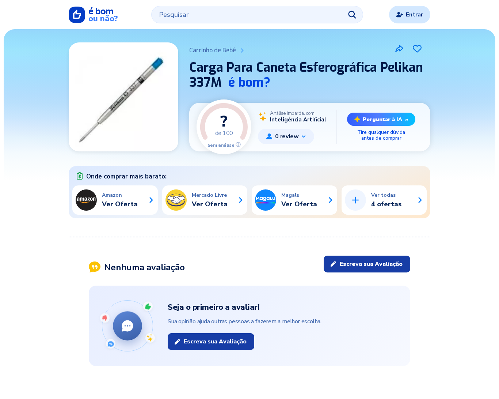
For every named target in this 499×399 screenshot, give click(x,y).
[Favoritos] (417, 48)
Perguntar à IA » (385, 119)
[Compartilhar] (399, 48)
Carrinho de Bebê (212, 50)
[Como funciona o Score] (238, 144)
